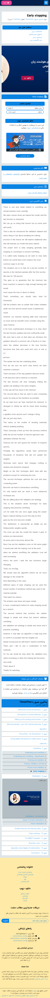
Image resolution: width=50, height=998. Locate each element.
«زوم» (35, 991)
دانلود (5, 3)
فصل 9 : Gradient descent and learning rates (31, 828)
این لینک (26, 693)
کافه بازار (25, 898)
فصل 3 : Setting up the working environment (31, 719)
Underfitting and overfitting (34, 752)
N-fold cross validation (35, 767)
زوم (25, 879)
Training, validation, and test (34, 764)
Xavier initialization (37, 823)
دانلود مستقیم (25, 893)
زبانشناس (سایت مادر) (25, 872)
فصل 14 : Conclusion (39, 853)
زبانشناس (25, 896)
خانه (36, 995)
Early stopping (38, 771)
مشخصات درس (37, 31)
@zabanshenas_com (20, 936)
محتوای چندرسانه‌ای (35, 34)
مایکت (25, 900)
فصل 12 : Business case (38, 843)
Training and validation (36, 760)
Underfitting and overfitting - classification (29, 756)
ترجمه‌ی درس (37, 37)
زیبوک (25, 877)
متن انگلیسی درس (36, 40)
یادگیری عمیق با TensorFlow (34, 19)
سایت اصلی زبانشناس (41, 979)
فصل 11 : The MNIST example (36, 838)
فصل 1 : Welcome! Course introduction (32, 709)
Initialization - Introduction (34, 816)
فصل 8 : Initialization (39, 776)
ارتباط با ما (16, 995)
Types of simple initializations (33, 820)
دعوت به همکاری (7, 995)
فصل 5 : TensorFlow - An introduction (33, 734)
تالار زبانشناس (25, 881)
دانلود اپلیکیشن (25, 156)
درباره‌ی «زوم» (30, 995)
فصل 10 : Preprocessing (38, 833)
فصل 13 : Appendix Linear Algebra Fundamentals (29, 848)
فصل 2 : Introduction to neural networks (32, 714)
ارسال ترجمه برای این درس (37, 192)
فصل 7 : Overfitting (40, 748)
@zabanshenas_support (18, 938)
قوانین (23, 995)
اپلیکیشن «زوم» (32, 128)
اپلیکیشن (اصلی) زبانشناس (25, 874)
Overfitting (16, 19)
